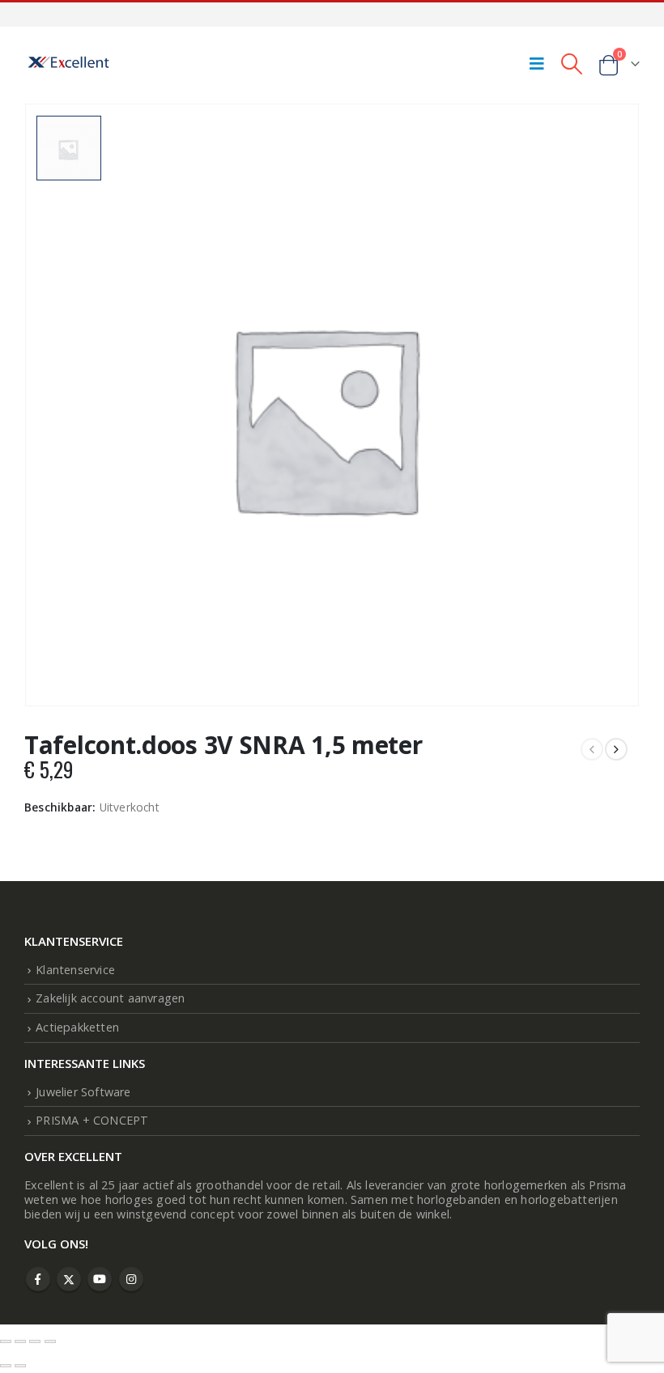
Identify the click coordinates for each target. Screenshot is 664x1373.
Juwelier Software (83, 1092)
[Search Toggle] (571, 63)
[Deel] (34, 1341)
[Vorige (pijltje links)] (5, 1365)
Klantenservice (75, 969)
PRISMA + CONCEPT (92, 1120)
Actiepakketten (77, 1027)
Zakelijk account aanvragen (110, 998)
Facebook (38, 1279)
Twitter (69, 1279)
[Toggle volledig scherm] (20, 1341)
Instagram (131, 1279)
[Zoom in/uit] (5, 1341)
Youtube (99, 1279)
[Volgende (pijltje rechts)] (20, 1365)
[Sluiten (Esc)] (50, 1341)
